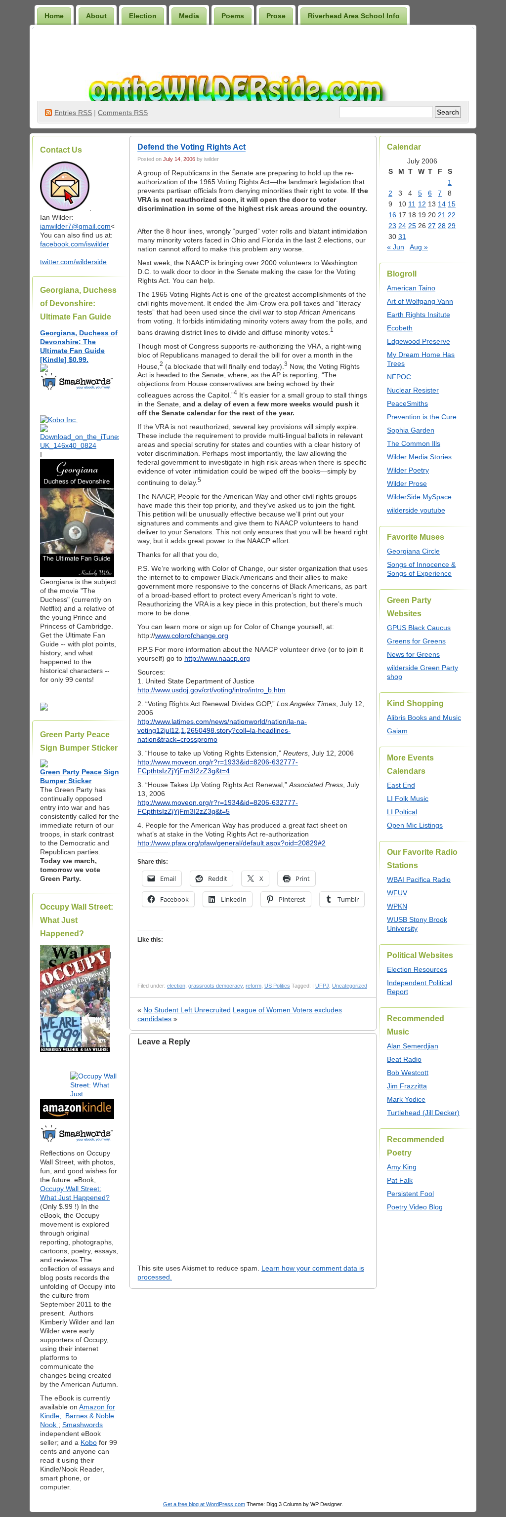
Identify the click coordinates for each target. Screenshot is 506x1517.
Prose (276, 16)
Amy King (402, 1167)
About (96, 16)
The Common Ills (413, 443)
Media (189, 16)
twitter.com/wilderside (73, 262)
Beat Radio (404, 1059)
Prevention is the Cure (422, 417)
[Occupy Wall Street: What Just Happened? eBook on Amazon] (77, 1116)
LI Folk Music (407, 798)
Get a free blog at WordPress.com (204, 1504)
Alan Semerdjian (412, 1046)
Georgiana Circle (413, 551)
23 (392, 226)
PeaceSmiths (407, 403)
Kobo (89, 1442)
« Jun (395, 247)
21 (442, 215)
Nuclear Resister (413, 390)
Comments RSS (123, 113)
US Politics (277, 986)
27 (432, 226)
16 (392, 215)
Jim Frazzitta (407, 1086)
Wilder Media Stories (419, 457)
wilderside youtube (416, 510)
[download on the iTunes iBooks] (79, 445)
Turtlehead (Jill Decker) (423, 1113)
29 (452, 226)
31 (402, 236)
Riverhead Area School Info (354, 16)
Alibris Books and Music (424, 717)
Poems (232, 16)
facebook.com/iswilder (74, 244)
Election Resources (417, 969)
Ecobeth (400, 328)
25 (412, 226)
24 (402, 226)
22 (452, 215)
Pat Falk (400, 1180)
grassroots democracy (215, 986)
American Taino (411, 288)
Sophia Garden (410, 430)
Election (143, 16)
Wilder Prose (407, 483)
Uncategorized (349, 986)
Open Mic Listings (415, 825)
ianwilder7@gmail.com (75, 226)
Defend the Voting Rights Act (191, 147)
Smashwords (82, 1425)
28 (442, 226)
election (176, 986)
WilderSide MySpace (419, 497)
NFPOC (399, 377)
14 (442, 204)
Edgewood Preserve (418, 341)
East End (401, 785)
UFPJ (322, 986)
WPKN (397, 906)
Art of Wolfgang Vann (420, 301)
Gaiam (397, 731)
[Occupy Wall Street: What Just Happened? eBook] (77, 1141)
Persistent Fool (410, 1194)
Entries (73, 113)
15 (452, 204)
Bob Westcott (407, 1073)
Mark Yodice (406, 1099)
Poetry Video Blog (415, 1207)
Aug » (419, 247)
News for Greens (413, 654)
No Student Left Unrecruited (187, 1010)
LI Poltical (402, 812)
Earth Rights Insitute (418, 315)
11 (412, 204)
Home (54, 16)
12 (422, 204)
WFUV (397, 893)
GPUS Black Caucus (419, 628)
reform (253, 986)
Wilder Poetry (408, 470)
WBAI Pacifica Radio (419, 879)
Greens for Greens (416, 641)
